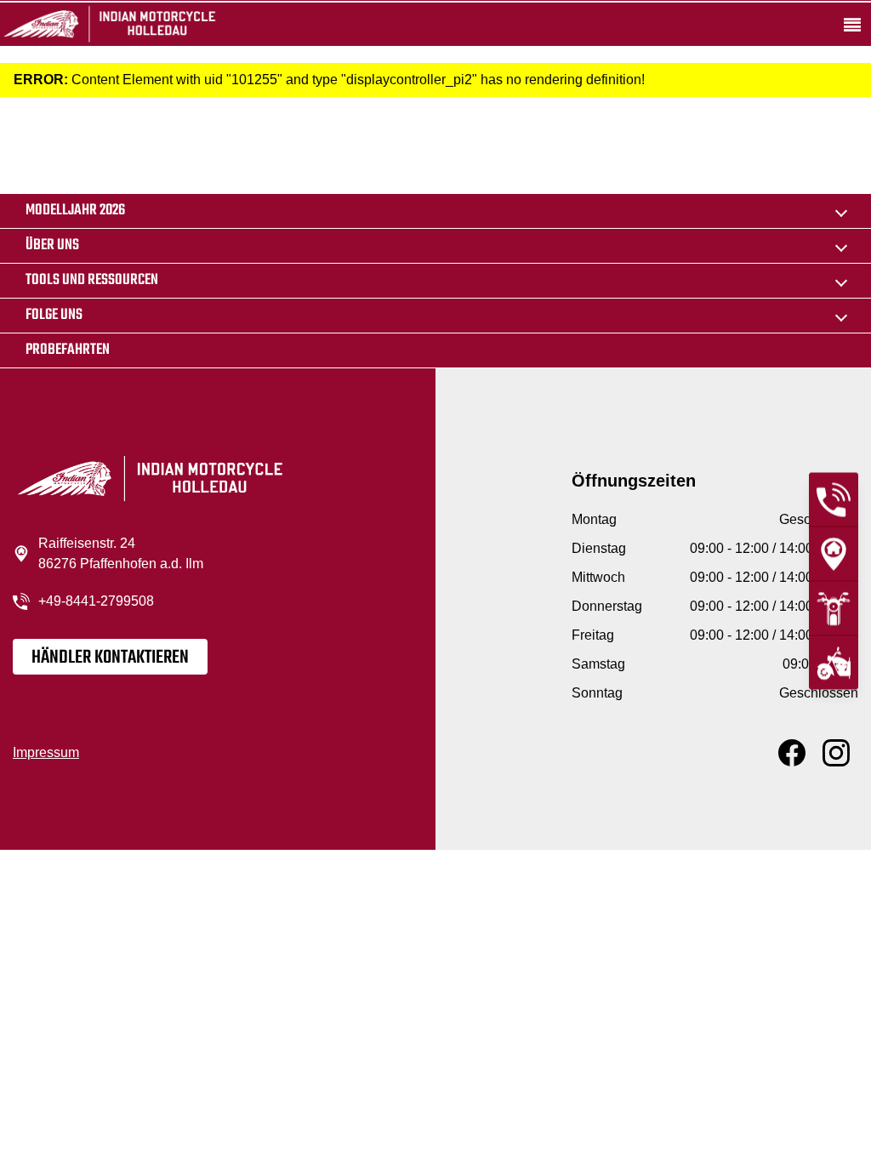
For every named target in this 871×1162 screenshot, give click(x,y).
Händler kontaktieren (110, 657)
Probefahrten (68, 350)
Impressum (46, 752)
